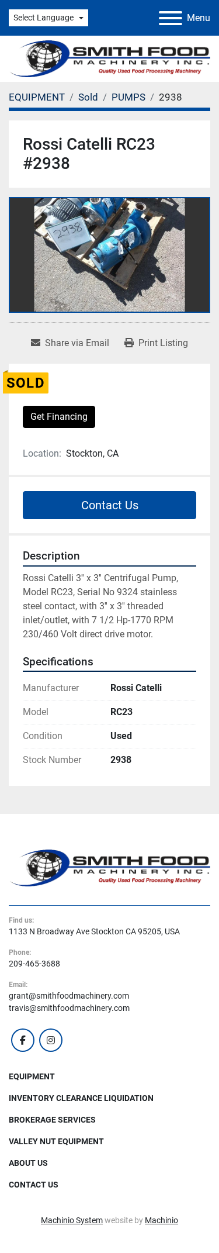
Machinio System (72, 1220)
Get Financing (59, 416)
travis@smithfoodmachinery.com (69, 1008)
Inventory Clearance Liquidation (81, 1098)
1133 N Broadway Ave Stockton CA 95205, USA (94, 931)
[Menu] (170, 18)
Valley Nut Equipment (56, 1141)
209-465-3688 (34, 963)
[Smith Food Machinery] (109, 867)
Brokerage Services (52, 1119)
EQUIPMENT (32, 1076)
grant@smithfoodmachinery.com (69, 995)
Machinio (161, 1220)
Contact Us (109, 505)
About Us (28, 1163)
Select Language (43, 17)
